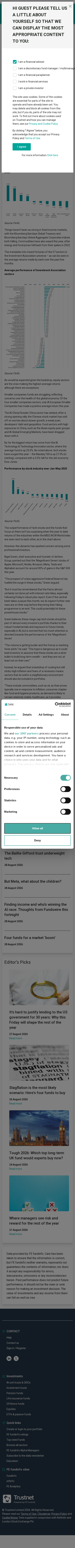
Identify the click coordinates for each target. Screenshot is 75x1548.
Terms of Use (32, 138)
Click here (52, 155)
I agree (21, 146)
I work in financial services (33, 81)
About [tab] (65, 714)
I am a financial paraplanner (34, 74)
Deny (37, 840)
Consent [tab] (10, 714)
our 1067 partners (27, 733)
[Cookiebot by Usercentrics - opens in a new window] (55, 704)
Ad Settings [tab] (46, 714)
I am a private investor (31, 88)
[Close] (70, 6)
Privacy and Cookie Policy (43, 123)
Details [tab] (27, 714)
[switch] (65, 789)
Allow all (37, 828)
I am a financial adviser (31, 61)
